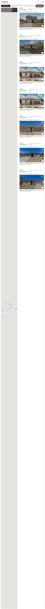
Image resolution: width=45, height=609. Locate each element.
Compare (42, 15)
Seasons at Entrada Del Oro (38, 28)
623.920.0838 (29, 6)
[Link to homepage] (5, 2)
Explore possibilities (7, 11)
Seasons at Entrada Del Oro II (39, 55)
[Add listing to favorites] (42, 26)
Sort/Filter (6, 6)
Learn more (30, 9)
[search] (38, 2)
